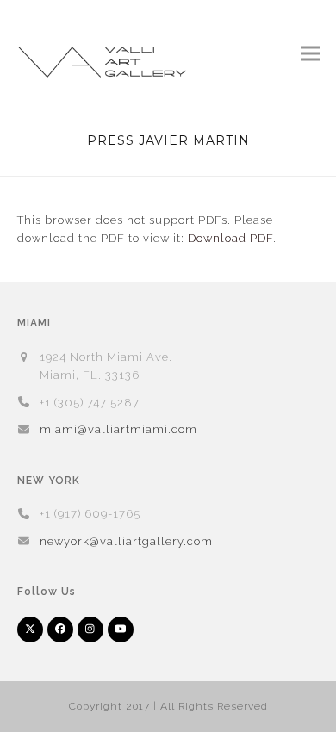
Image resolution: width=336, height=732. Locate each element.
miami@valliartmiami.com (118, 429)
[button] (310, 53)
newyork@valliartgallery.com (126, 541)
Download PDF (230, 238)
